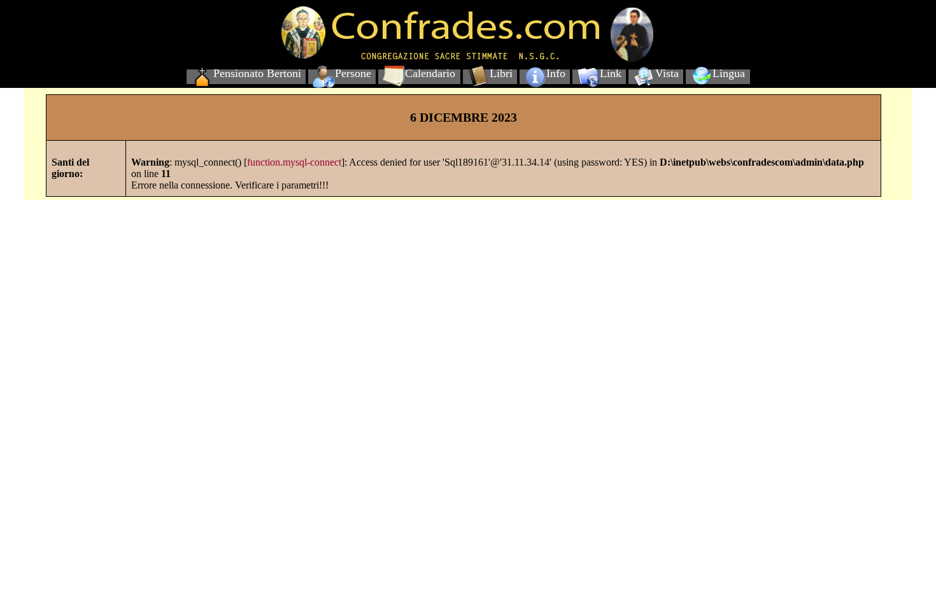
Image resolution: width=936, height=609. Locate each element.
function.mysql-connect (294, 162)
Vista (667, 73)
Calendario (430, 73)
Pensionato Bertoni (257, 73)
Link (610, 73)
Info (555, 73)
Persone (353, 73)
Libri (501, 73)
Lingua (729, 73)
